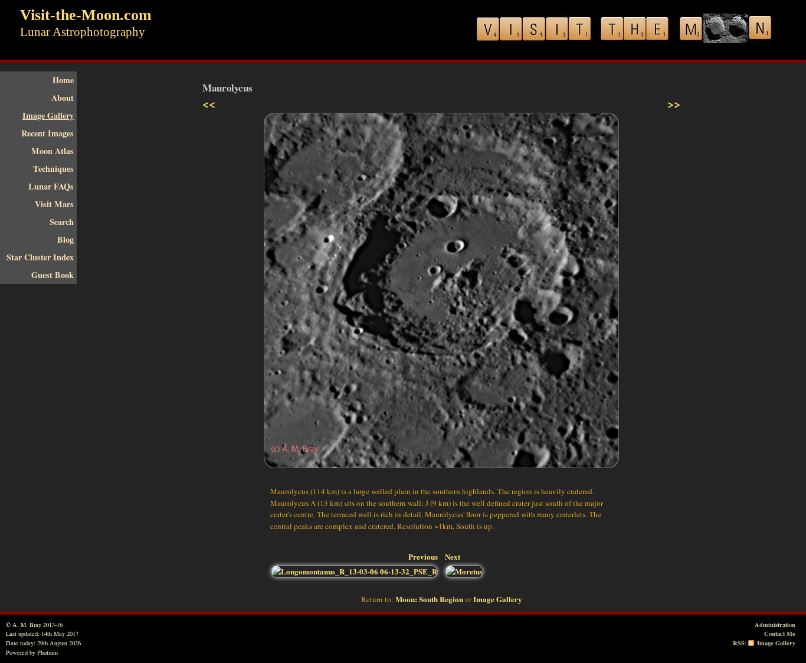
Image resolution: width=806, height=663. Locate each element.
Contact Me (779, 633)
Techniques (53, 168)
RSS (739, 643)
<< (208, 103)
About (62, 98)
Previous (423, 556)
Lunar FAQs (51, 186)
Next (452, 556)
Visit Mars (54, 204)
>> (673, 103)
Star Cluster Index (40, 257)
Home (63, 80)
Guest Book (52, 275)
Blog (65, 239)
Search (62, 221)
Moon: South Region (429, 599)
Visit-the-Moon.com (86, 15)
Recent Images (47, 133)
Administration (775, 624)
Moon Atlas (52, 151)
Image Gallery (48, 115)
